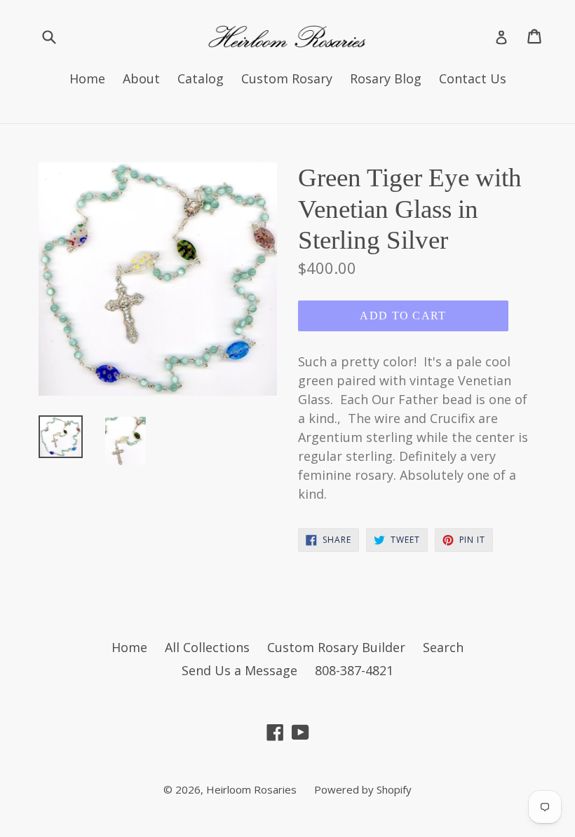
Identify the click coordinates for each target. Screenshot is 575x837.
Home (87, 78)
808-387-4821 (354, 670)
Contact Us (472, 78)
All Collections (207, 647)
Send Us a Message (239, 670)
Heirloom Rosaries (251, 789)
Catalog (200, 78)
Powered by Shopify (363, 789)
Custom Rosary (286, 78)
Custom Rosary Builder (336, 647)
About (141, 78)
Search (443, 647)
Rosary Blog (385, 78)
